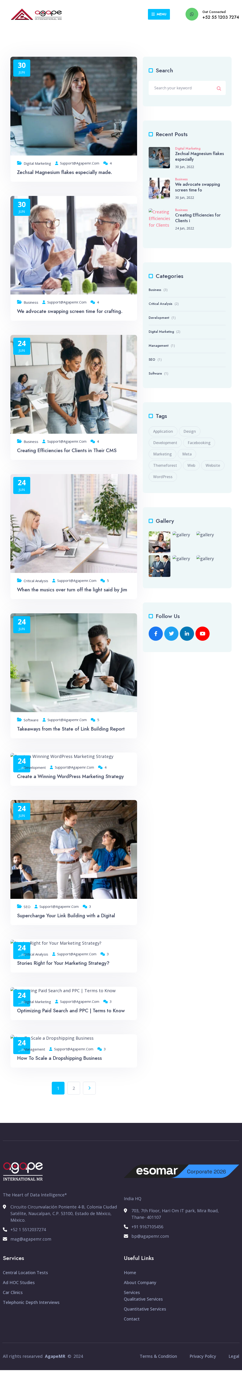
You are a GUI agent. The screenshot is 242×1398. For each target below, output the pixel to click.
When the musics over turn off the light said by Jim (72, 589)
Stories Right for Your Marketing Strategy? (63, 963)
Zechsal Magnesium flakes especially (199, 156)
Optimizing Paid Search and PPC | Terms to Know (71, 1010)
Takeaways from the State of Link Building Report (71, 728)
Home (130, 1272)
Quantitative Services (145, 1309)
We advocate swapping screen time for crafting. (70, 311)
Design (189, 431)
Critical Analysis (36, 581)
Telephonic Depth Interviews (31, 1302)
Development (35, 767)
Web (191, 465)
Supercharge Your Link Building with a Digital (66, 915)
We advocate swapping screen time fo (197, 187)
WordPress (163, 476)
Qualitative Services (143, 1299)
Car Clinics (13, 1292)
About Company (140, 1282)
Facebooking (199, 442)
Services (132, 1292)
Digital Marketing (37, 163)
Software (31, 720)
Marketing (162, 454)
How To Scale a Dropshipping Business (59, 1058)
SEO (27, 907)
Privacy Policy (203, 1356)
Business (31, 302)
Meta (187, 454)
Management (34, 1049)
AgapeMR (55, 1356)
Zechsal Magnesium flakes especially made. (64, 172)
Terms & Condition (158, 1356)
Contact (132, 1319)
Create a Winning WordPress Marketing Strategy (70, 776)
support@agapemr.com (79, 163)
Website (213, 465)
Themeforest (165, 465)
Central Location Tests (25, 1272)
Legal (234, 1356)
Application (163, 431)
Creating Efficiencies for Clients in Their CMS (67, 450)
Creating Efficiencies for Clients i (198, 218)
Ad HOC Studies (19, 1282)
